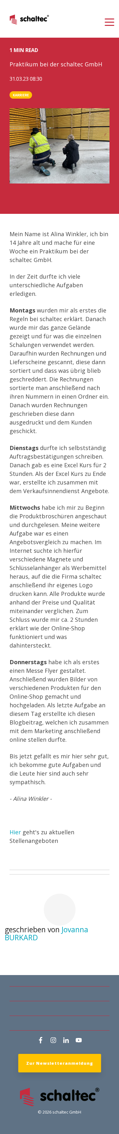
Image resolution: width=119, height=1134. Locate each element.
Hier (15, 832)
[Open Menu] (107, 23)
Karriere (21, 95)
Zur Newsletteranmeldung (59, 1063)
